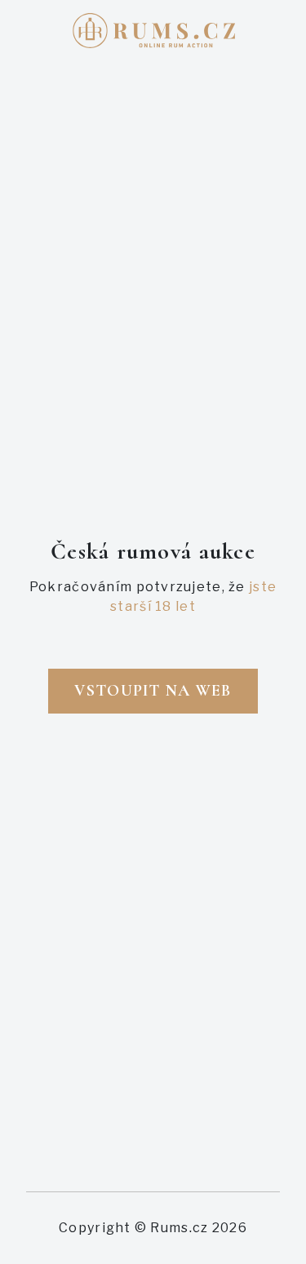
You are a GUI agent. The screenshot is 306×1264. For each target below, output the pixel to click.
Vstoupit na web (152, 691)
